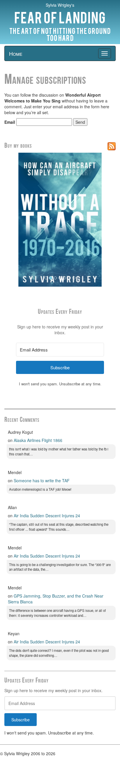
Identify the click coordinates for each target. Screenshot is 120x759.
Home (15, 53)
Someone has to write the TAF (42, 480)
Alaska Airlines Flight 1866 (38, 440)
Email (9, 122)
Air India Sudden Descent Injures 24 (47, 515)
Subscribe (20, 720)
